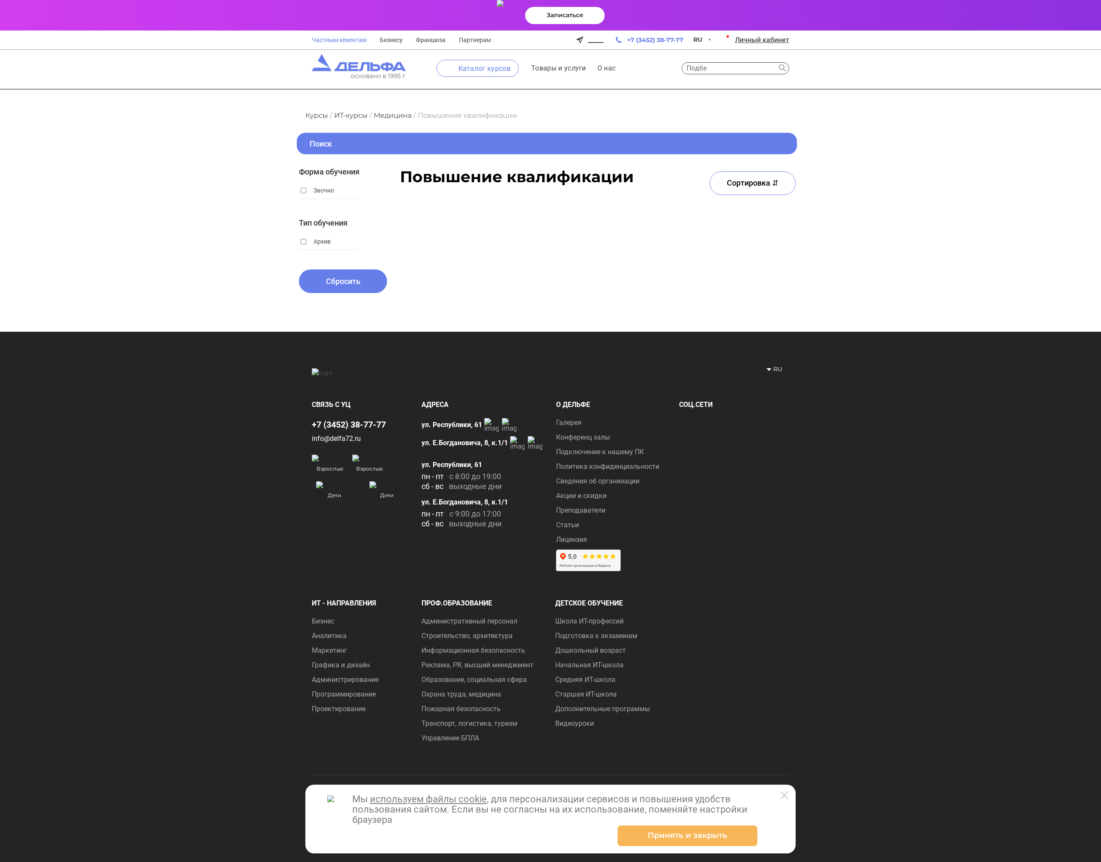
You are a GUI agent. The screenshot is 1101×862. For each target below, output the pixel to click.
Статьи (567, 525)
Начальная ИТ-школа (589, 665)
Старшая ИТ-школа (586, 694)
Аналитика (329, 636)
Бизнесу (391, 40)
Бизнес (323, 621)
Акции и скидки (581, 496)
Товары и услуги (558, 68)
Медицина (393, 115)
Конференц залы (583, 437)
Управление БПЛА (450, 738)
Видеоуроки (574, 723)
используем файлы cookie (428, 799)
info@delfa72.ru (336, 438)
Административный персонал (469, 621)
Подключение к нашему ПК (600, 452)
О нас (606, 68)
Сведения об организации (598, 481)
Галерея (568, 423)
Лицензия (571, 539)
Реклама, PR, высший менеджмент (477, 665)
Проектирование (339, 709)
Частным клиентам (339, 40)
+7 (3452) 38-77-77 (655, 40)
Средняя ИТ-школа (585, 680)
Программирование (344, 694)
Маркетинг (329, 650)
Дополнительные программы (602, 709)
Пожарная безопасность (461, 709)
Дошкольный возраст (590, 650)
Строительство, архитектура (467, 636)
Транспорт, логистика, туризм (469, 723)
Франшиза (431, 40)
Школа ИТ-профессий (589, 621)
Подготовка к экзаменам (596, 636)
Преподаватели (581, 510)
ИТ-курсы (351, 115)
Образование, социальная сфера (474, 680)
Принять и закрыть (687, 835)
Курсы (316, 115)
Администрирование (345, 680)
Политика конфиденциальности (607, 466)
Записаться (565, 15)
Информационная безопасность (473, 650)
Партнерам (475, 40)
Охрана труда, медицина (461, 694)
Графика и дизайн (341, 665)
